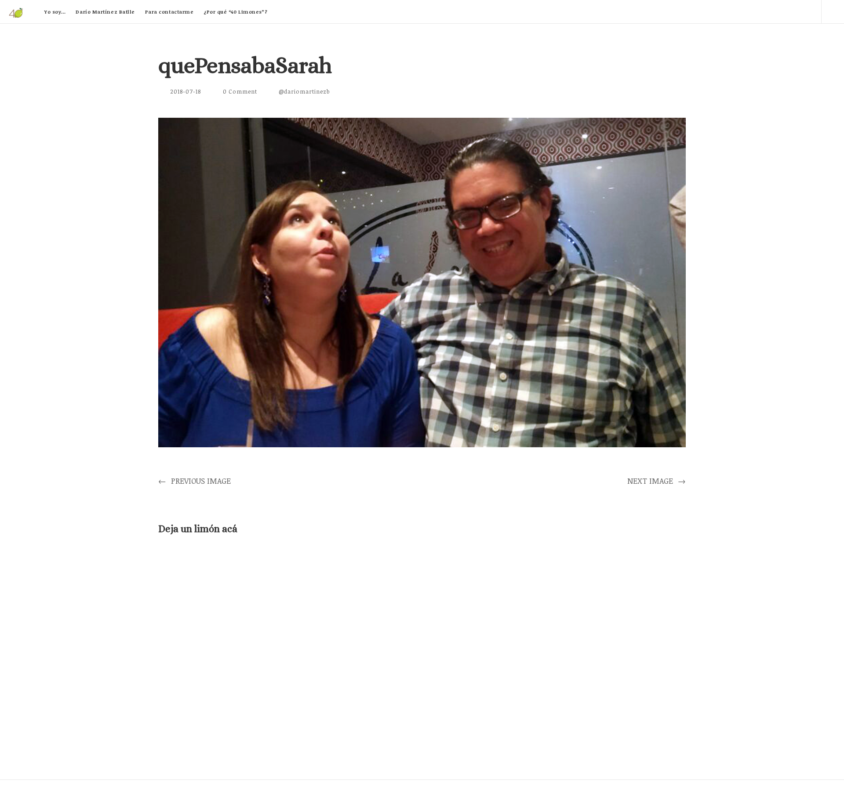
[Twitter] (734, 11)
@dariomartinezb (304, 91)
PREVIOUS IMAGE (194, 480)
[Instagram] (809, 11)
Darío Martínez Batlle (105, 11)
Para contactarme (169, 11)
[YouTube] (784, 11)
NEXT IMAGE (656, 480)
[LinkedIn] (759, 11)
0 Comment (240, 91)
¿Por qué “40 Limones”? (235, 11)
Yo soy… (55, 11)
